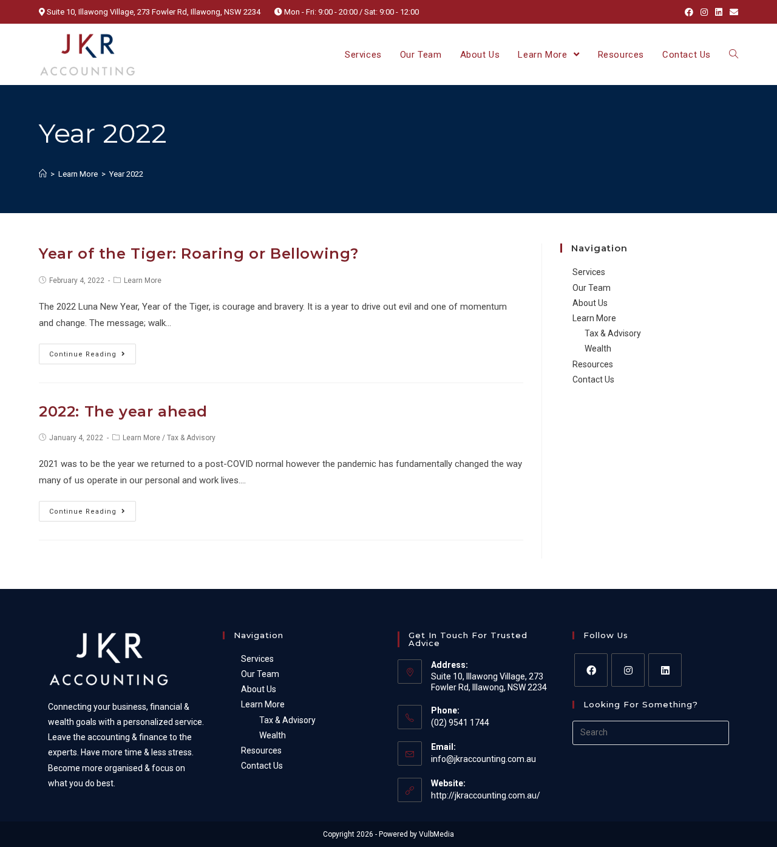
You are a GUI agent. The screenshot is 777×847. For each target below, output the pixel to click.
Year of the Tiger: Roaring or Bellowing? (199, 253)
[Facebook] (591, 670)
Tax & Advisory (191, 438)
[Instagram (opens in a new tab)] (704, 12)
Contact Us (593, 379)
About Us (590, 303)
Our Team (591, 288)
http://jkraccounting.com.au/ (485, 795)
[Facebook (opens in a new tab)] (689, 12)
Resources (592, 364)
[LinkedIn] (665, 670)
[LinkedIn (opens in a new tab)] (718, 12)
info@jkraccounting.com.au (483, 759)
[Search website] (733, 54)
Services (588, 272)
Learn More (142, 280)
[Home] (43, 174)
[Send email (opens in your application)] (732, 12)
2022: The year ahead (123, 411)
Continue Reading (83, 354)
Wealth (598, 348)
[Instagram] (628, 670)
